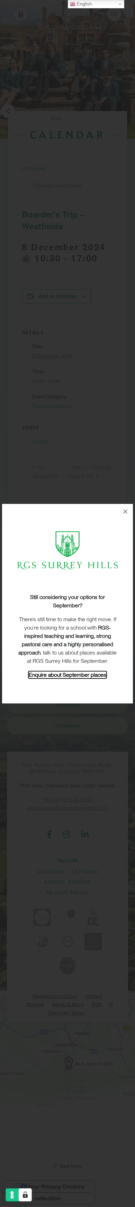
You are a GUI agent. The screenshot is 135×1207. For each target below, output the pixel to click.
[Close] (125, 511)
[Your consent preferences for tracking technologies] (25, 1194)
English (83, 4)
